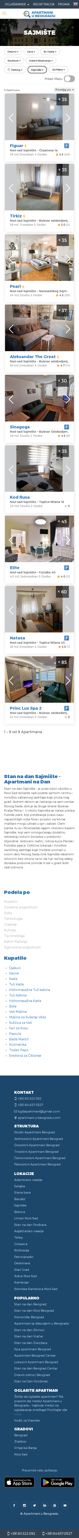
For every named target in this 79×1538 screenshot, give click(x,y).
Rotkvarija (21, 1250)
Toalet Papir (19, 1050)
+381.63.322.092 (22, 1533)
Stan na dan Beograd (30, 1304)
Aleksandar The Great (33, 356)
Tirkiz (16, 215)
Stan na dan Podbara (30, 1224)
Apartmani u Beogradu (40, 1513)
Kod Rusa (20, 497)
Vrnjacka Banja (25, 1448)
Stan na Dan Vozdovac (31, 1381)
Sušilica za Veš (20, 1022)
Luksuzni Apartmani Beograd (36, 1362)
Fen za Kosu (18, 1028)
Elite (14, 567)
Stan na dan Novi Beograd (34, 1310)
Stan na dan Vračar (28, 1336)
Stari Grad (21, 1269)
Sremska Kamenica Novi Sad (35, 1289)
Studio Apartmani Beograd (34, 1132)
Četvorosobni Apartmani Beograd (39, 1158)
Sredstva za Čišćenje (25, 1055)
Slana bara (22, 1192)
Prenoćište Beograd (29, 1317)
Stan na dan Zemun (29, 1330)
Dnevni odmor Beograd (32, 1375)
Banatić (20, 1199)
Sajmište (20, 1205)
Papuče (15, 1033)
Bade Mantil (19, 1039)
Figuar (16, 145)
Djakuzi (15, 968)
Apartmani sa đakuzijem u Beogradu (41, 1323)
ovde (17, 1414)
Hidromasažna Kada (25, 1001)
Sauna (14, 973)
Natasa (17, 637)
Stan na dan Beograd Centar (36, 1368)
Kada (13, 979)
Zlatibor (20, 1441)
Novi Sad (20, 1454)
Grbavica (20, 1244)
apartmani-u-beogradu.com (39, 1117)
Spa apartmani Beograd (32, 1349)
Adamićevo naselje (28, 1180)
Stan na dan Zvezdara (30, 1343)
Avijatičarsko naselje (29, 1231)
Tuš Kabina (18, 995)
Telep (18, 1237)
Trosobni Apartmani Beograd (36, 1151)
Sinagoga (20, 426)
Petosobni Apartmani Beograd (37, 1164)
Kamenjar (21, 1282)
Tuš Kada (16, 984)
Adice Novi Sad (25, 1276)
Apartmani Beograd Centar (35, 1355)
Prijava (64, 4)
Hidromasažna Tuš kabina (29, 990)
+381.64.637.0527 (58, 1533)
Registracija (43, 4)
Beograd (20, 1435)
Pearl (15, 286)
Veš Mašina (18, 1011)
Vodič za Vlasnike (27, 1420)
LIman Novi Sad (26, 1218)
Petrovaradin (23, 1257)
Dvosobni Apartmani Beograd (36, 1145)
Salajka (19, 1186)
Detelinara (22, 1263)
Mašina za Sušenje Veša (27, 1017)
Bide (13, 1006)
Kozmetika (17, 1044)
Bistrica (19, 1212)
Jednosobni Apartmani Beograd (38, 1138)
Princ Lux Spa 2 (26, 708)
